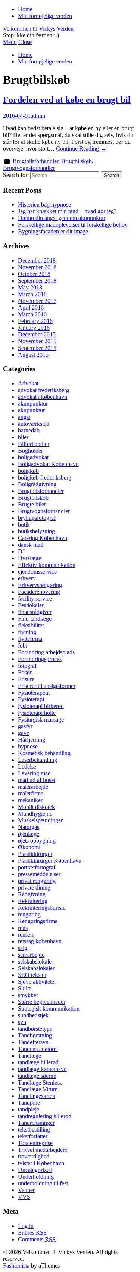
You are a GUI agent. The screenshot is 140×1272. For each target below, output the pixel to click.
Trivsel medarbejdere (42, 1150)
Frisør (25, 672)
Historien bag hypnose (44, 204)
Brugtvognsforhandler (29, 168)
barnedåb (29, 430)
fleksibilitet (31, 625)
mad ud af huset (36, 780)
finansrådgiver (35, 612)
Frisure (26, 679)
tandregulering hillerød (44, 1116)
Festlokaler (31, 605)
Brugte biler (32, 504)
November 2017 (37, 301)
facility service (35, 598)
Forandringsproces (40, 659)
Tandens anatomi (38, 1049)
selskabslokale (35, 961)
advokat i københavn (42, 397)
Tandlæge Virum (37, 1089)
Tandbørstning (35, 1035)
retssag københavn (40, 941)
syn (22, 1022)
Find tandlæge (35, 618)
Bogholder (30, 450)
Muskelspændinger (40, 820)
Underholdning (36, 1176)
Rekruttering (32, 901)
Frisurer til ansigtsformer (46, 686)
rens (23, 928)
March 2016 (32, 314)
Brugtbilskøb (76, 161)
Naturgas (28, 827)
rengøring (29, 914)
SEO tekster (32, 975)
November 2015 (37, 341)
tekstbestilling (34, 1129)
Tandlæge (29, 1055)
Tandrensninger (36, 1123)
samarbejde (31, 955)
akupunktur (31, 410)
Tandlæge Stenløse (40, 1082)
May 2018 (30, 287)
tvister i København (41, 1163)
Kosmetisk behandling (44, 753)
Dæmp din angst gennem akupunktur (61, 218)
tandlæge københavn (42, 1069)
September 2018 (37, 280)
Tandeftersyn (33, 1042)
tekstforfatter (32, 1136)
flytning (27, 632)
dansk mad (30, 545)
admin (38, 115)
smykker (28, 995)
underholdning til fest (43, 1183)
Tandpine (29, 1102)
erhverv (27, 578)
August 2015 (33, 354)
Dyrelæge (29, 558)
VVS (24, 1197)
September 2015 (37, 348)
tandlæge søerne (37, 1076)
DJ (21, 551)
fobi (22, 645)
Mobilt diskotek (36, 807)
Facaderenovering (39, 592)
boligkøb (28, 471)
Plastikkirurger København (49, 860)
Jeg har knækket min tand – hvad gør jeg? (67, 211)
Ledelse (27, 766)
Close (25, 42)
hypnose (28, 746)
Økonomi (29, 847)
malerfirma (30, 793)
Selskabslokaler (36, 968)
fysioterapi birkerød (41, 706)
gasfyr (25, 726)
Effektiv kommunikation (46, 565)
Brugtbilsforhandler (35, 161)
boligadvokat (33, 457)
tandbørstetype (35, 1029)
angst (24, 417)
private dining (34, 887)
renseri (26, 934)
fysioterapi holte (37, 713)
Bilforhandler (33, 444)
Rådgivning (32, 894)
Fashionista (16, 1265)
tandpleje (28, 1109)
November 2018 (37, 267)
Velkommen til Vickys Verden (38, 28)
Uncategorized (35, 1170)
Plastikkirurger (35, 854)
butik (24, 524)
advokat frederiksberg (43, 390)
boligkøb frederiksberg (44, 477)
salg (22, 948)
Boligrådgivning (37, 484)
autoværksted (33, 424)
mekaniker (30, 800)
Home (25, 9)
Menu (10, 42)
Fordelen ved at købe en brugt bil (67, 100)
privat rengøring (37, 881)
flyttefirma (30, 639)
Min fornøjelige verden (45, 16)
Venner (26, 1190)
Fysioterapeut (34, 692)
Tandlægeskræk (36, 1096)
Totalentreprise (35, 1143)
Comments (37, 1239)
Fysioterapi (31, 699)
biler (23, 437)
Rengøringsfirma (37, 921)
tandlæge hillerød (38, 1062)
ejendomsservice (37, 571)
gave (23, 733)
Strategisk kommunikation (49, 1008)
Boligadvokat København (48, 464)
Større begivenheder (41, 1002)
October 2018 (34, 274)
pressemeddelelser (39, 874)
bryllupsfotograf (37, 518)
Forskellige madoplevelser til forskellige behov (73, 224)
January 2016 (34, 328)
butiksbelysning (36, 531)
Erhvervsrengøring (40, 585)
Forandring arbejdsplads (46, 652)
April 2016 (31, 307)
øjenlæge (28, 834)
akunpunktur (33, 403)
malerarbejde (33, 787)
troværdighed (33, 1156)
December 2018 (37, 260)
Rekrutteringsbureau (42, 908)
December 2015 (37, 334)
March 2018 (32, 294)
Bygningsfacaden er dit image (53, 231)
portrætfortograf (36, 867)
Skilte (24, 988)
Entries (32, 1232)
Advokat (28, 383)
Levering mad (34, 773)
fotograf (27, 666)
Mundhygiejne (35, 813)
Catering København (42, 538)
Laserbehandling (37, 760)
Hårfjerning (31, 739)
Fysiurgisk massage (41, 719)
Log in (26, 1226)
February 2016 (35, 321)
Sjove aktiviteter (37, 981)
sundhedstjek (33, 1015)
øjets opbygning (37, 840)
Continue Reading (81, 148)
